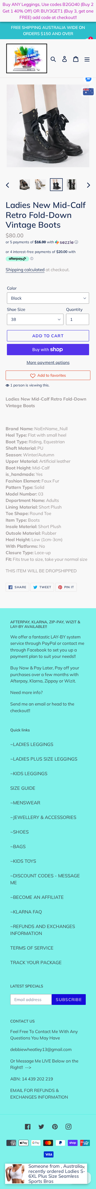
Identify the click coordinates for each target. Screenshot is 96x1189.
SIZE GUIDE (22, 788)
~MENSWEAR (25, 803)
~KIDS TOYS (23, 861)
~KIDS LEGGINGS (28, 773)
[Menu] (87, 58)
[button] (48, 242)
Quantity (74, 309)
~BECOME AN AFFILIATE (37, 897)
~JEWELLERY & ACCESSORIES (43, 817)
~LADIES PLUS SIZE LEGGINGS (43, 759)
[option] (25, 184)
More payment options (48, 362)
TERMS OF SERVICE (32, 948)
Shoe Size (16, 309)
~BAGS (18, 846)
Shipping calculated (25, 269)
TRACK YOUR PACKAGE (36, 962)
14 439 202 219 (37, 1078)
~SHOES (19, 832)
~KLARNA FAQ (26, 912)
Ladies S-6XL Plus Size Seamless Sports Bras (56, 1176)
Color (12, 288)
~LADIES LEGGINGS (31, 744)
